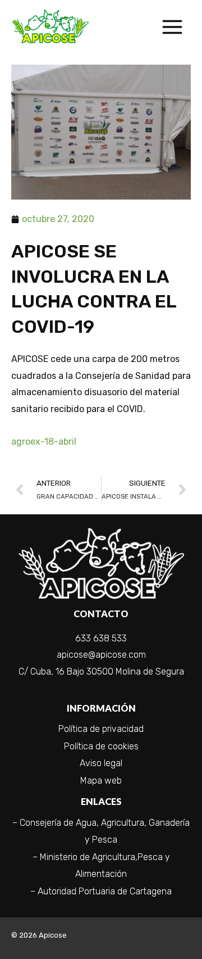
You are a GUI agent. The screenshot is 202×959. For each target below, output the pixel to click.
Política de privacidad (101, 728)
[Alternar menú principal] (172, 27)
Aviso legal (101, 763)
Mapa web (101, 780)
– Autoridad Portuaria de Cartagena (101, 891)
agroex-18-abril (43, 441)
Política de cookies (101, 746)
